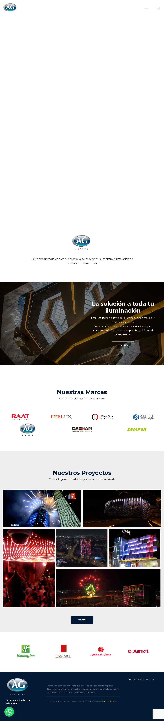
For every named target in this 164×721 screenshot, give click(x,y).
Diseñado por (102, 701)
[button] (6, 653)
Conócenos (12, 700)
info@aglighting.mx (144, 679)
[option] (26, 651)
